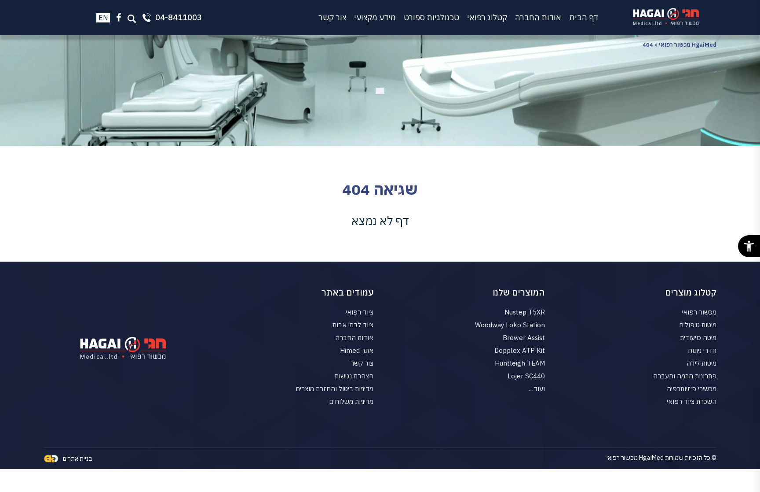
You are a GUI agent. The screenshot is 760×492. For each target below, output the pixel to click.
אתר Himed (356, 350)
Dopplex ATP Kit (519, 350)
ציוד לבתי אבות (352, 325)
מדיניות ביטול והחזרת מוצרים (334, 389)
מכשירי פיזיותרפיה (691, 389)
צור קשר (332, 17)
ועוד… (537, 389)
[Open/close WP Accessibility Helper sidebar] (749, 246)
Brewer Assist (524, 337)
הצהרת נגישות (354, 376)
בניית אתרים (77, 458)
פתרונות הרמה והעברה (684, 376)
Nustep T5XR (524, 312)
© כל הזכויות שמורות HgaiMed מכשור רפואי (661, 458)
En (103, 17)
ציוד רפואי (359, 312)
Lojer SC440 (526, 376)
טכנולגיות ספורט (431, 17)
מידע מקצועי (375, 17)
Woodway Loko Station (510, 325)
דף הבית (583, 17)
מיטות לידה (701, 363)
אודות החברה (538, 17)
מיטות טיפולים (697, 325)
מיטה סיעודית (698, 337)
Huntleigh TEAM (520, 363)
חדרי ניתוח (702, 350)
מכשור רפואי (699, 312)
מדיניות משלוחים (351, 401)
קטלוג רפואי (487, 17)
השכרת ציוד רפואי (691, 401)
